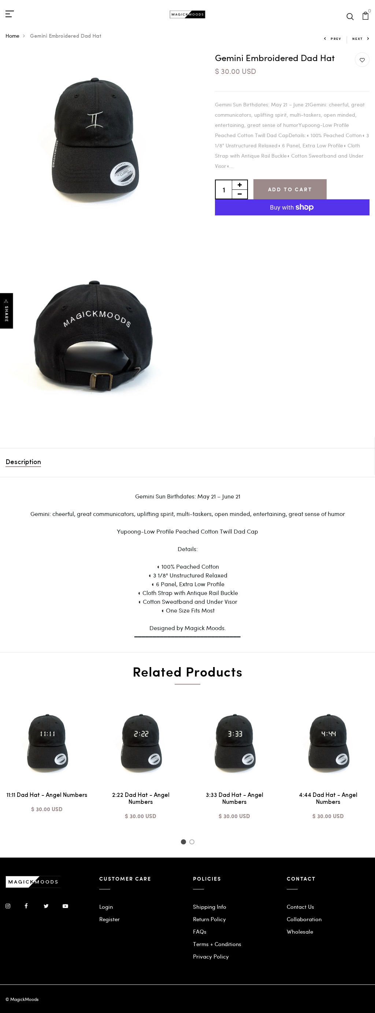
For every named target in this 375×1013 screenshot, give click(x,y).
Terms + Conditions (217, 944)
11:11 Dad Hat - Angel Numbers (47, 795)
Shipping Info (209, 906)
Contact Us (300, 906)
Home (12, 35)
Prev (336, 38)
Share (7, 314)
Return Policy (209, 919)
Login (106, 906)
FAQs (200, 931)
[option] (47, 763)
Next (357, 38)
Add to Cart (290, 189)
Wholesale (300, 931)
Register (109, 919)
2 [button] (193, 842)
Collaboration (304, 919)
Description (23, 462)
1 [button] (184, 842)
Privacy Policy (211, 956)
